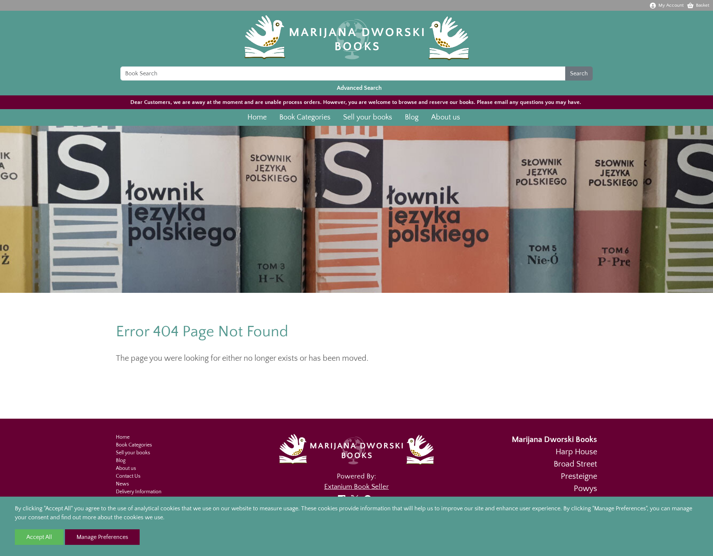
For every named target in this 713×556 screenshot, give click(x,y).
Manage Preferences (102, 537)
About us (445, 117)
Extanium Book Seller (356, 487)
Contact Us (128, 476)
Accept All (39, 537)
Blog (412, 117)
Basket (702, 5)
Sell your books (367, 117)
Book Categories (305, 117)
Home (257, 117)
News (122, 484)
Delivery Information (139, 492)
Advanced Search (359, 88)
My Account (671, 5)
